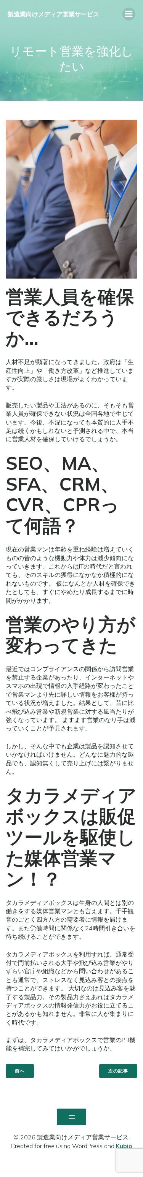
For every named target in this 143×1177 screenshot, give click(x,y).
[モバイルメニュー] (128, 14)
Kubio (124, 1146)
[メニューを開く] (71, 1117)
